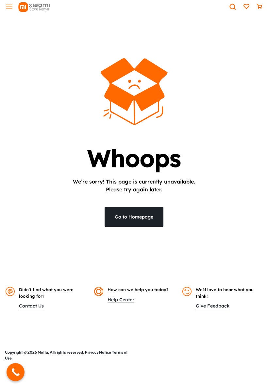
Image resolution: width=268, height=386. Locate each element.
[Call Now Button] (16, 372)
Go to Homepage (134, 217)
